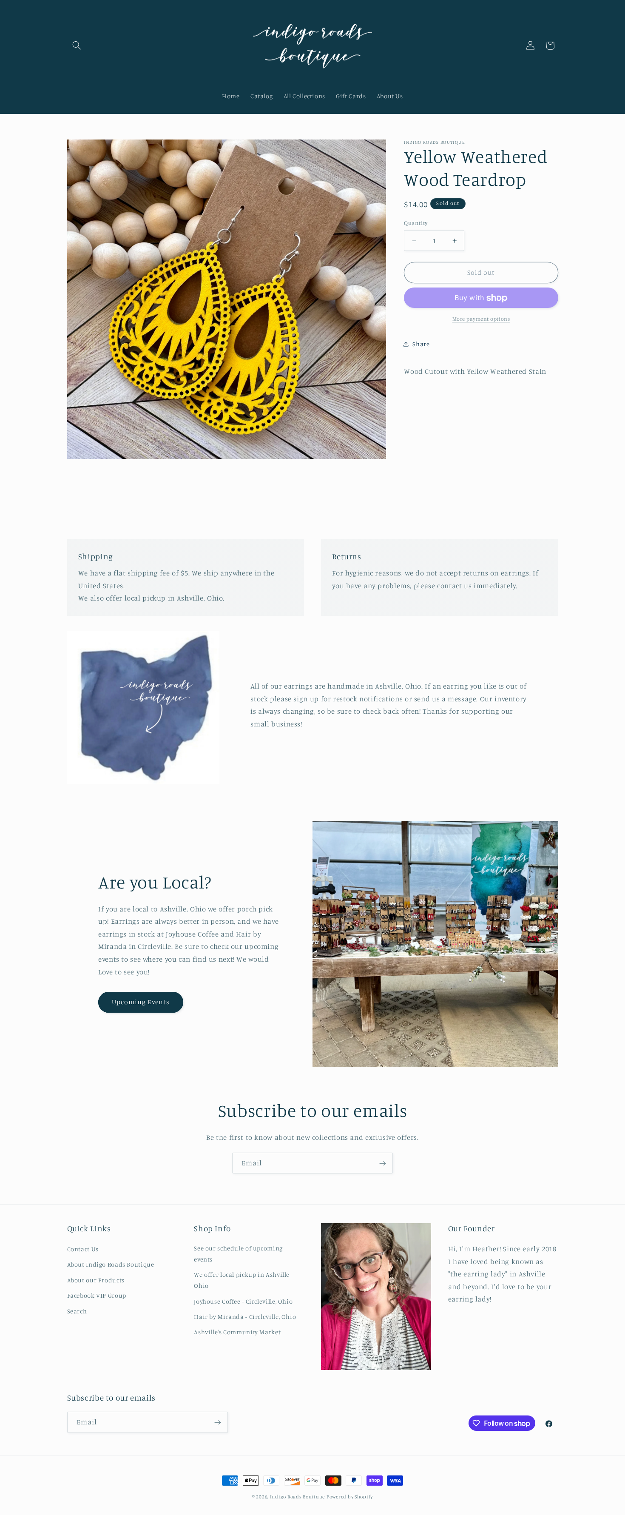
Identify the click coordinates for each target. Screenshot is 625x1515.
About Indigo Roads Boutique (110, 1264)
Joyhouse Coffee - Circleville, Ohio (243, 1301)
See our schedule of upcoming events (238, 1253)
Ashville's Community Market (237, 1332)
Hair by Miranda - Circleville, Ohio (245, 1316)
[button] (77, 45)
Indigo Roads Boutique (297, 1497)
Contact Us (83, 1249)
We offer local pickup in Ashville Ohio (242, 1280)
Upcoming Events (141, 1002)
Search (77, 1311)
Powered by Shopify (350, 1497)
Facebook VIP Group (96, 1295)
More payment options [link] (481, 319)
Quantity (415, 223)
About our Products (96, 1280)
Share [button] (420, 343)
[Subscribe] (382, 1163)
